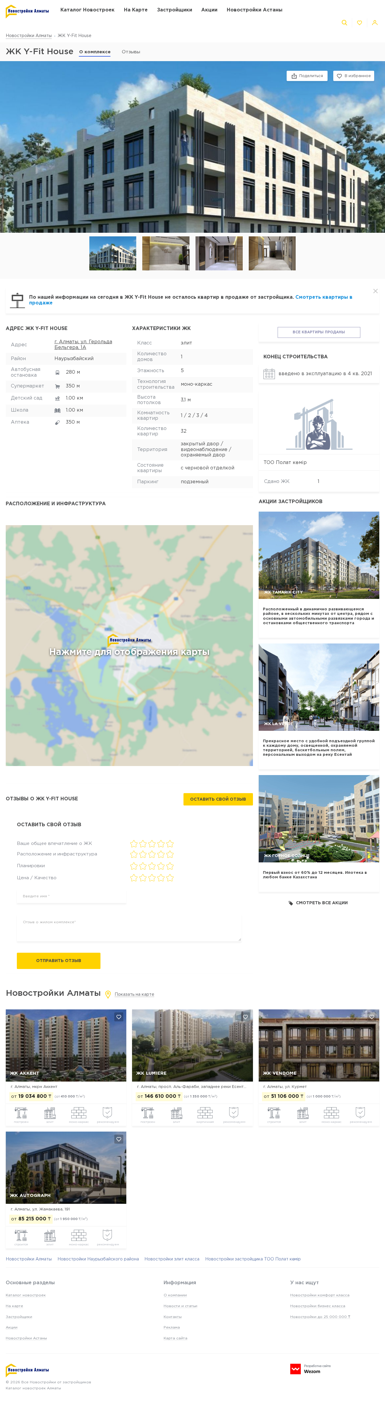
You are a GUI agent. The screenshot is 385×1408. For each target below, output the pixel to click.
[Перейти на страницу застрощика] (318, 423)
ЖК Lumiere (151, 1073)
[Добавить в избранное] (118, 1016)
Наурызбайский (74, 359)
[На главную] (27, 11)
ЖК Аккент (24, 1073)
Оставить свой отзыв (218, 799)
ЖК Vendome (280, 1073)
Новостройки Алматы (29, 36)
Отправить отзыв (58, 961)
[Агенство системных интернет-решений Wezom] (310, 1369)
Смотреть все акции (322, 903)
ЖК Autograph (30, 1196)
